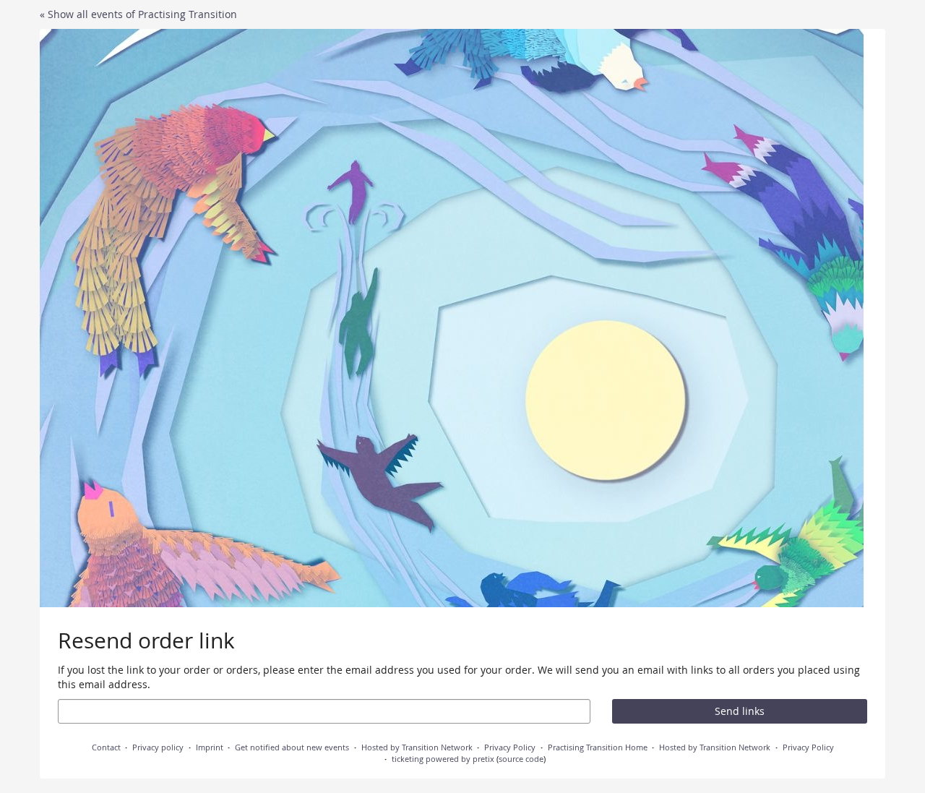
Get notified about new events (292, 747)
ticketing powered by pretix (443, 758)
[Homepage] (452, 318)
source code (521, 758)
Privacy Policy (509, 747)
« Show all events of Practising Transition (138, 14)
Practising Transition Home (598, 747)
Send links (740, 711)
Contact (106, 747)
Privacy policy (158, 747)
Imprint (209, 747)
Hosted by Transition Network (417, 747)
